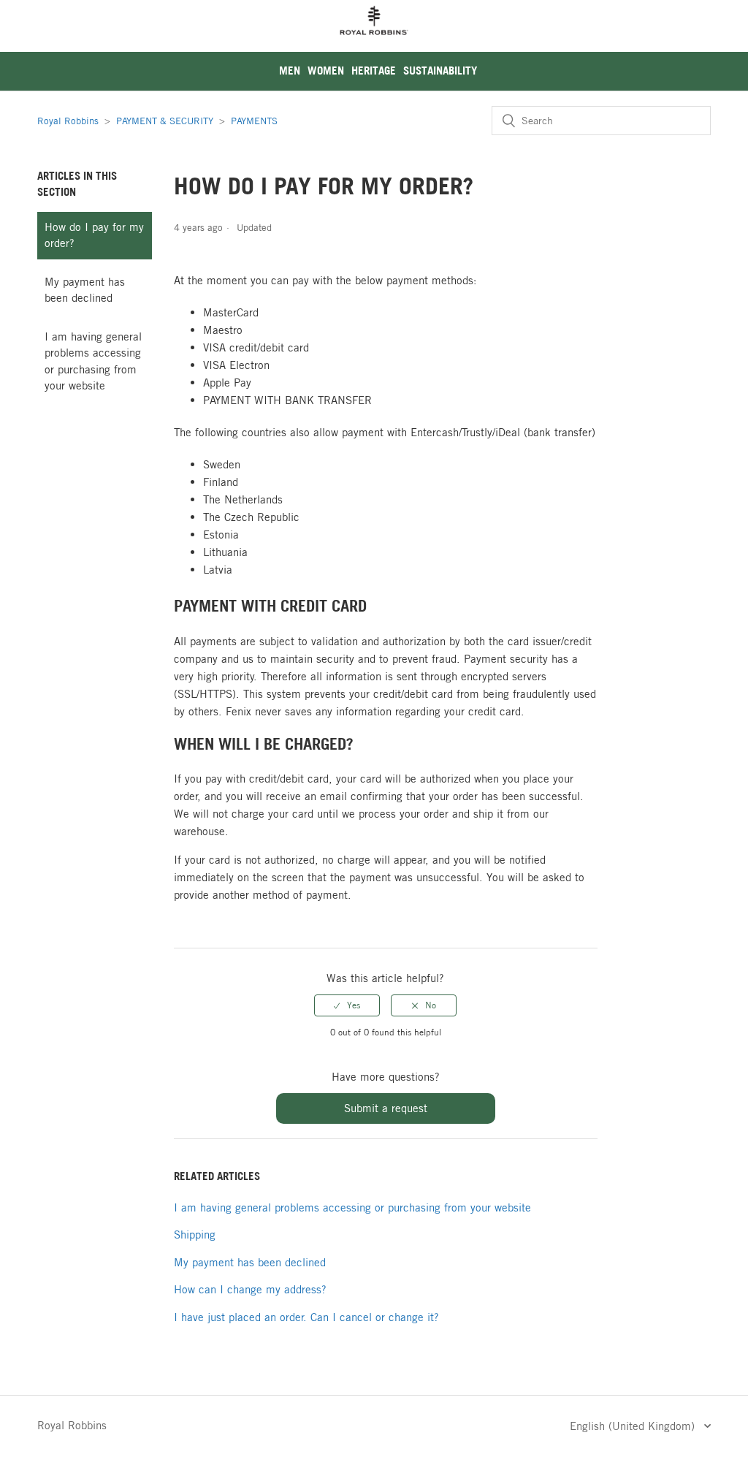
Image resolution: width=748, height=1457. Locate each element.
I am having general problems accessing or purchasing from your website (93, 361)
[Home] (374, 43)
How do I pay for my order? (94, 235)
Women (326, 70)
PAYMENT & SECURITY (164, 120)
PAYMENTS (254, 120)
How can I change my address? (250, 1289)
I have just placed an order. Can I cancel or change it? (306, 1317)
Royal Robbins (68, 120)
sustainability (440, 70)
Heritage (373, 70)
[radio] (347, 1005)
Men (289, 70)
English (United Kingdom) (634, 1426)
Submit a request (385, 1108)
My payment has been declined (85, 290)
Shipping (194, 1234)
